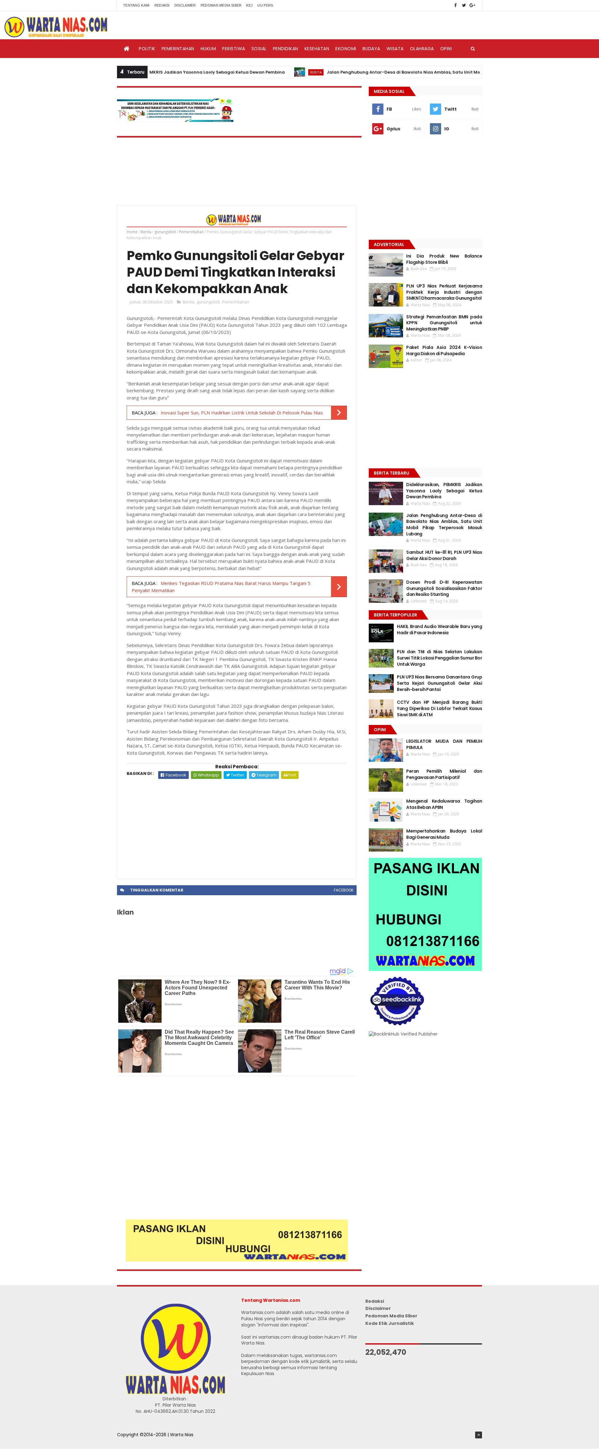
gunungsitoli (165, 231)
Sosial (259, 49)
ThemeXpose (131, 1441)
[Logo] (175, 1393)
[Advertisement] (237, 825)
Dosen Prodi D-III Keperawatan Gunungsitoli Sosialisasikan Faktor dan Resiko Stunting (444, 588)
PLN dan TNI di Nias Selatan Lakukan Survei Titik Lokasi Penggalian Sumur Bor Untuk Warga (439, 658)
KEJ (249, 5)
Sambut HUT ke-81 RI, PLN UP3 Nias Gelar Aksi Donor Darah (444, 555)
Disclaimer (185, 5)
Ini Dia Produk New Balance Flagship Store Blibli (444, 259)
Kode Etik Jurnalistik (389, 1323)
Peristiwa (233, 49)
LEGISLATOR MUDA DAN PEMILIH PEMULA (444, 744)
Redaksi (162, 5)
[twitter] (463, 5)
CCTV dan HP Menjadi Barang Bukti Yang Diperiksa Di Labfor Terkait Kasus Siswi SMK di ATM (439, 708)
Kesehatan (316, 49)
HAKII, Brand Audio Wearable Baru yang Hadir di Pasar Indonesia (439, 629)
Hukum (208, 49)
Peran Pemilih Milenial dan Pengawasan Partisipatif (444, 774)
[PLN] (175, 120)
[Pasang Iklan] (237, 1260)
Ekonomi (345, 49)
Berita (279, 72)
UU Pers (265, 5)
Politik (147, 49)
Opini (446, 49)
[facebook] (455, 5)
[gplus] (472, 5)
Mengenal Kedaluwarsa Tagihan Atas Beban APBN (444, 804)
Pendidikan (285, 49)
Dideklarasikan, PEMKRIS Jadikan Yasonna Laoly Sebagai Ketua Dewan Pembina (160, 72)
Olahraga (422, 49)
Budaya (371, 49)
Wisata (395, 49)
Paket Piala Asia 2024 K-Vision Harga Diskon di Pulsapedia (444, 350)
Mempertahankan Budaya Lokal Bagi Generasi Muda (444, 834)
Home (132, 231)
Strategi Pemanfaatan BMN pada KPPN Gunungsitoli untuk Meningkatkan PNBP (444, 323)
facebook (343, 890)
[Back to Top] (478, 1435)
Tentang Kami (136, 5)
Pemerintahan (178, 49)
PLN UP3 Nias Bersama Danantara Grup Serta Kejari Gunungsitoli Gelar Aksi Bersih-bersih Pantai (439, 683)
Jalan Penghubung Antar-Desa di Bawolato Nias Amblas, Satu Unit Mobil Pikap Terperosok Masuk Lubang (405, 72)
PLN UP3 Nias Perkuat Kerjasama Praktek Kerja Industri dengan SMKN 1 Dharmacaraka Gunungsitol (444, 292)
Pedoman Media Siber (221, 5)
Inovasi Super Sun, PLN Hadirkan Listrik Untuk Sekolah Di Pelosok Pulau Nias (242, 412)
